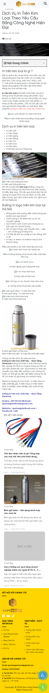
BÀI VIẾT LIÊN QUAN (13, 415)
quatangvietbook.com (23, 408)
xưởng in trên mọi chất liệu (22, 109)
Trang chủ (7, 46)
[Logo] (12, 605)
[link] (24, 432)
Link (16, 411)
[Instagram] (13, 616)
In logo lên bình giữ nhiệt (32, 354)
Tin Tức (17, 46)
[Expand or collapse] (43, 63)
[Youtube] (8, 616)
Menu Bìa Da (8, 641)
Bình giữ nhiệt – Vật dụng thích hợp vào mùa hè (22, 511)
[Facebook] (3, 616)
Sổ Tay (6, 630)
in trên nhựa (24, 384)
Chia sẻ (7, 39)
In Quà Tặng (29, 46)
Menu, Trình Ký (9, 645)
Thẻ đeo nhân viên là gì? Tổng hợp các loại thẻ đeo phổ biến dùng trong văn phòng (22, 455)
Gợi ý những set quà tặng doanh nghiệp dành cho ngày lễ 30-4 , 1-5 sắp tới (22, 569)
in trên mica (36, 381)
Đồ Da (6, 648)
